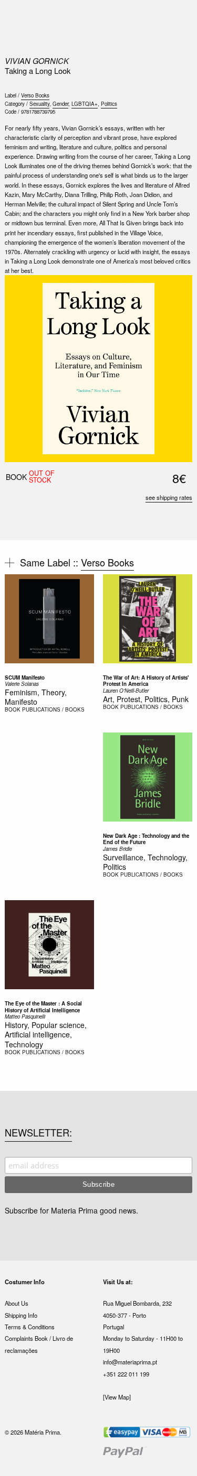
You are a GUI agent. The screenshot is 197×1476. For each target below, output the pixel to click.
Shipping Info (21, 1315)
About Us (16, 1303)
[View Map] (117, 1397)
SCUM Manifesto (25, 677)
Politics (109, 103)
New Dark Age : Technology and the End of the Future (146, 839)
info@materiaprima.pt (130, 1362)
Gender (60, 103)
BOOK (12, 709)
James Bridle (117, 848)
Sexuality (39, 103)
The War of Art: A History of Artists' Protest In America (146, 681)
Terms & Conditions (30, 1326)
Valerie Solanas (22, 683)
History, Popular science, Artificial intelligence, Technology (46, 1034)
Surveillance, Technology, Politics (145, 862)
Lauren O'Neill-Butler (126, 690)
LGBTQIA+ (84, 103)
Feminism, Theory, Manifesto (36, 697)
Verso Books (35, 95)
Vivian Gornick (37, 60)
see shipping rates (169, 497)
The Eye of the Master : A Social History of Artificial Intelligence (43, 1007)
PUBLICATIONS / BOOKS (53, 709)
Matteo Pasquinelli (25, 1016)
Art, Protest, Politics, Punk (146, 699)
